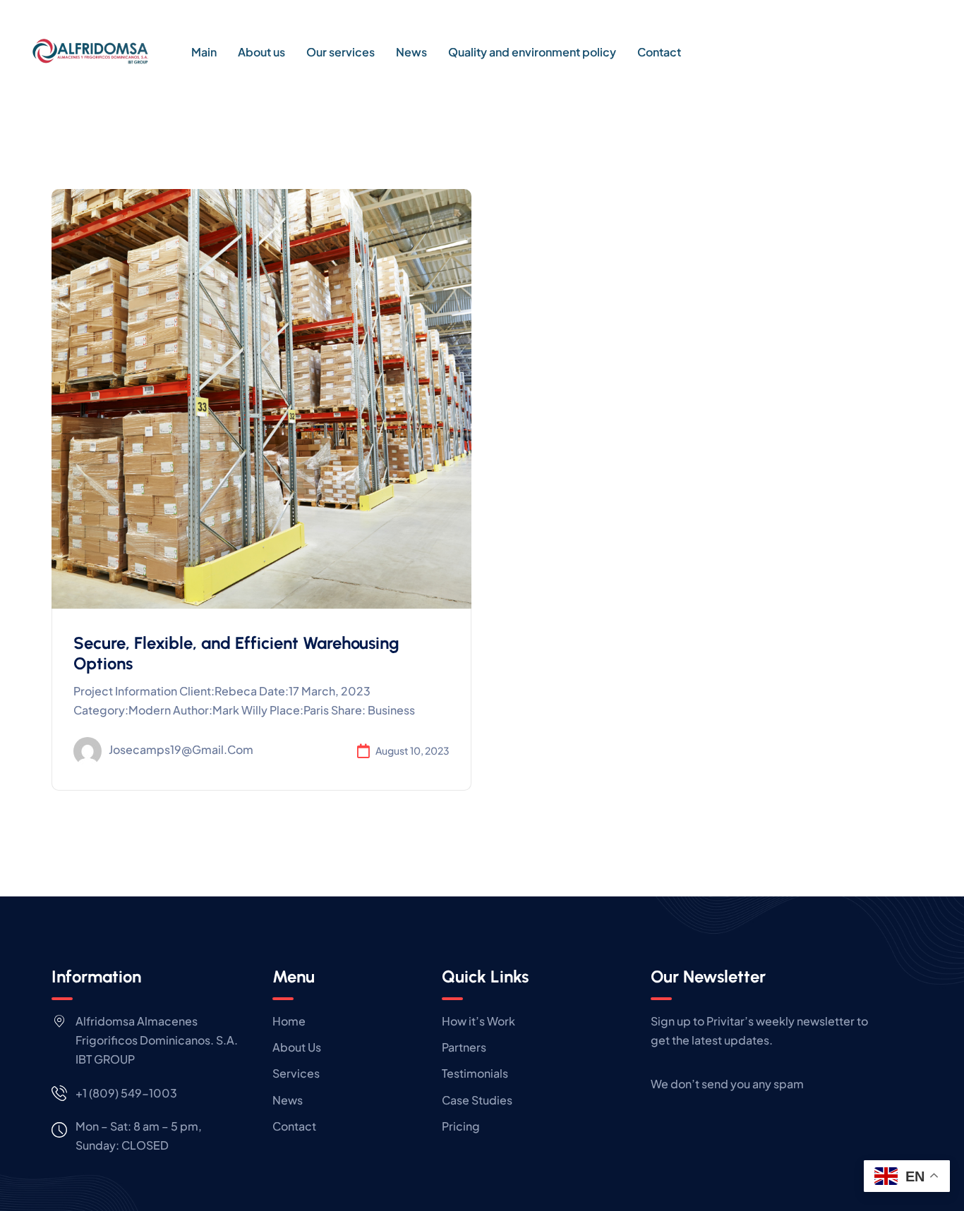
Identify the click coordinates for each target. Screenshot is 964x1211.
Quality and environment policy (532, 51)
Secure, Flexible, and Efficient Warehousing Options (236, 653)
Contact (659, 51)
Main (204, 51)
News (411, 51)
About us (261, 51)
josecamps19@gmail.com (181, 749)
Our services (340, 51)
